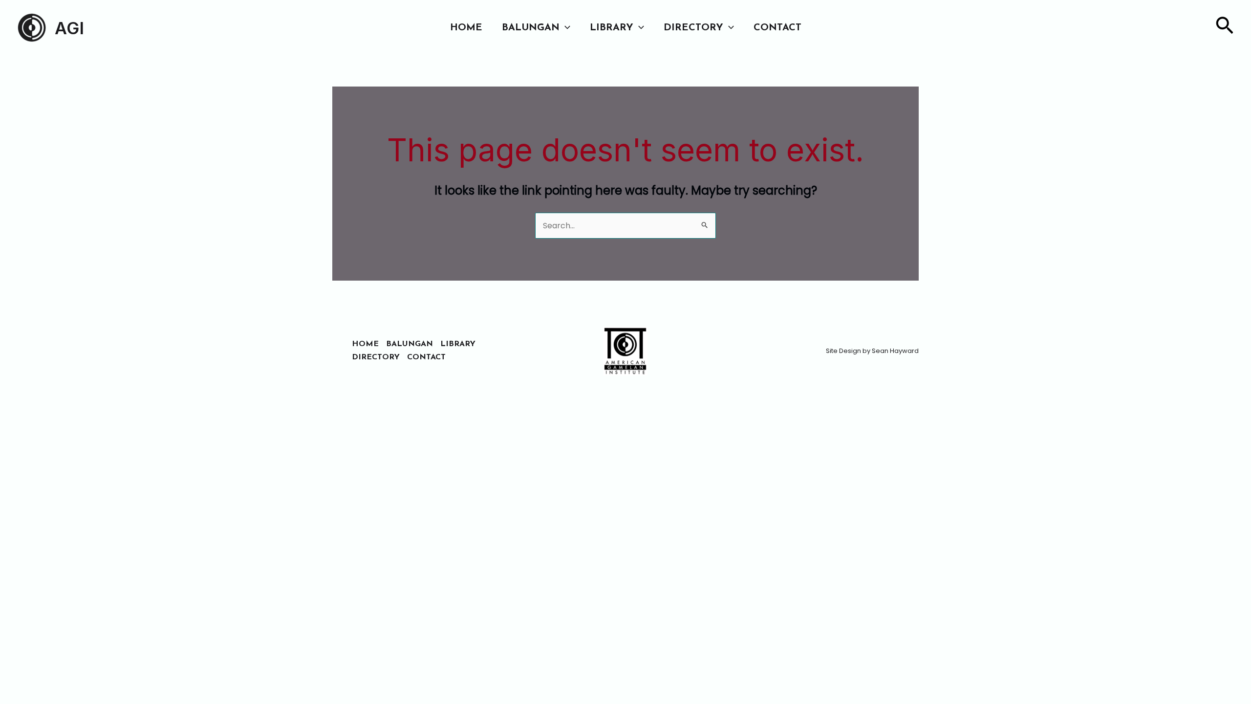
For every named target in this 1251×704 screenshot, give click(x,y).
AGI (69, 28)
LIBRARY (611, 28)
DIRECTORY (693, 28)
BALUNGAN (531, 28)
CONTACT (777, 28)
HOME (466, 28)
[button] (565, 28)
